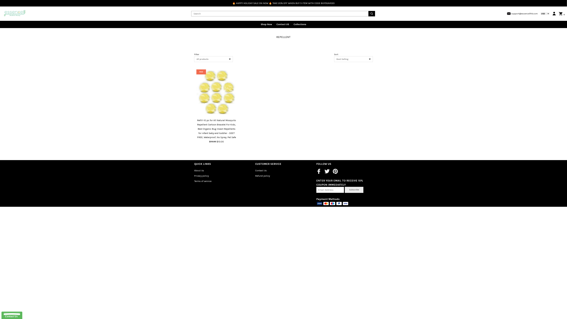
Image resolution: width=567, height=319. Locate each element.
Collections (300, 24)
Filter (196, 54)
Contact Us (261, 170)
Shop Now (266, 24)
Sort (336, 54)
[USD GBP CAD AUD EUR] (543, 13)
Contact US (282, 24)
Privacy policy (201, 175)
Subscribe (354, 189)
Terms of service (202, 181)
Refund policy (262, 175)
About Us (199, 170)
